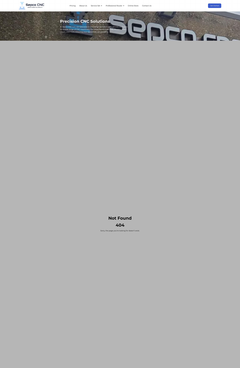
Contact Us (146, 6)
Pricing (73, 6)
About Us (83, 6)
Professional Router (114, 6)
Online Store (133, 6)
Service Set (95, 6)
